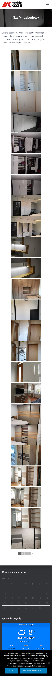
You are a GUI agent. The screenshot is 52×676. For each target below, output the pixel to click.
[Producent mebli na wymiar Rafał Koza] (13, 4)
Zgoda (12, 671)
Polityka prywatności (33, 671)
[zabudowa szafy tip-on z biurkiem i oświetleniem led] (26, 268)
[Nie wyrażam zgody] (49, 663)
